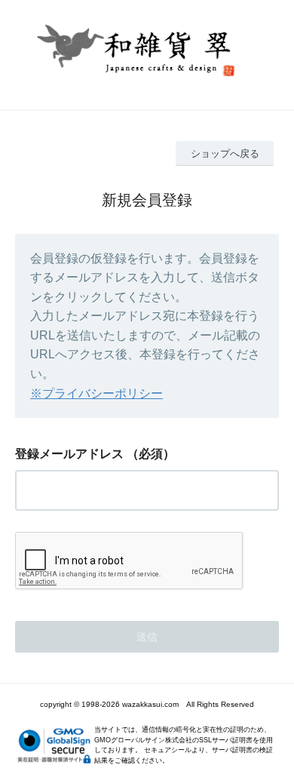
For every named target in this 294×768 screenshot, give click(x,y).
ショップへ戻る (225, 153)
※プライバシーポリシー (96, 393)
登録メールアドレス (69, 453)
